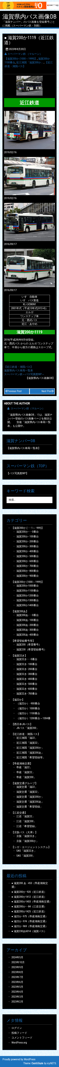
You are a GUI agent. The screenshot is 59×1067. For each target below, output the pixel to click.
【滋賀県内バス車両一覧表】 (24, 448)
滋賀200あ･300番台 (27, 629)
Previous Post (14, 391)
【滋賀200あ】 (20, 611)
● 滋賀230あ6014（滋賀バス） (29, 931)
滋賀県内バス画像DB (29, 16)
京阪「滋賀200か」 (27, 841)
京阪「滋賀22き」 (26, 836)
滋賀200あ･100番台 (27, 620)
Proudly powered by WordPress (18, 1059)
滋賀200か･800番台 (27, 570)
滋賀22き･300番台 (26, 674)
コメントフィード (21, 1037)
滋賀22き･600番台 (26, 688)
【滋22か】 (18, 699)
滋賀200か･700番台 (27, 565)
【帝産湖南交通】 (21, 763)
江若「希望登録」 (26, 826)
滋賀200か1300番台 (27, 600)
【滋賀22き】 (19, 655)
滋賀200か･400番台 (27, 551)
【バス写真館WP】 (18, 473)
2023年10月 (18, 962)
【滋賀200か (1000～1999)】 (21, 58)
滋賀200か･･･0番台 (27, 531)
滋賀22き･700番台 (26, 693)
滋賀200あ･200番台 (27, 625)
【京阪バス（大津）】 (24, 832)
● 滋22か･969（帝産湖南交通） (29, 926)
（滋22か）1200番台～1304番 (33, 718)
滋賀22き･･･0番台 (26, 659)
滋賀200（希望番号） (28, 644)
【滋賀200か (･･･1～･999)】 (27, 527)
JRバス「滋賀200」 (27, 728)
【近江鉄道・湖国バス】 (18, 366)
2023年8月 (17, 972)
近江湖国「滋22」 (26, 737)
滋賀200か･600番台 (27, 561)
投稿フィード (19, 1032)
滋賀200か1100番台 (27, 590)
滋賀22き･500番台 (26, 683)
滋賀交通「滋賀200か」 (30, 796)
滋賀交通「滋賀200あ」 (30, 801)
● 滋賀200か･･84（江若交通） (29, 906)
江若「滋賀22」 (25, 816)
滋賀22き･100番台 (26, 664)
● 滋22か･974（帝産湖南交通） (29, 921)
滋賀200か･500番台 (27, 556)
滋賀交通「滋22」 (26, 786)
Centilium (37, 1063)
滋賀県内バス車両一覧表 (18, 370)
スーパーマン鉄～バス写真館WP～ (24, 374)
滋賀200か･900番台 (27, 575)
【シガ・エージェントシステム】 (31, 847)
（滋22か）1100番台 (28, 713)
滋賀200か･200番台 (27, 541)
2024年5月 (17, 957)
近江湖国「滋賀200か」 (30, 62)
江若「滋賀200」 (26, 821)
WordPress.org (19, 1042)
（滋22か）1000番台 (28, 708)
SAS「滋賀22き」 (26, 850)
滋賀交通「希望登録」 (29, 806)
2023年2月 (17, 1001)
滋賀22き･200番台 (26, 669)
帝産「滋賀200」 (26, 777)
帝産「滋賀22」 (25, 772)
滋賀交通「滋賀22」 (28, 791)
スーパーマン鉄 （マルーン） (24, 53)
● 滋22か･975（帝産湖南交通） (29, 916)
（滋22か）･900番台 (28, 703)
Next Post (46, 391)
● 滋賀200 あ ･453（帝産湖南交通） (29, 885)
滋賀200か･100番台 (27, 536)
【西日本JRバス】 (22, 724)
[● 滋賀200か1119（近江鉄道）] (29, 85)
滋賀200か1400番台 (27, 605)
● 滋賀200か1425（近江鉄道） (29, 911)
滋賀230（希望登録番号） (31, 649)
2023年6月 (17, 982)
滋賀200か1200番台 (27, 595)
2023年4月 (17, 991)
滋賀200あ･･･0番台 (27, 615)
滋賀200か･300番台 (27, 546)
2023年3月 (17, 996)
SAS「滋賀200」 (25, 855)
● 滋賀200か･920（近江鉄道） (29, 891)
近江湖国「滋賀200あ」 (30, 752)
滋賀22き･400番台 (26, 679)
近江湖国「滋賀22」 (28, 742)
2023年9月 (17, 967)
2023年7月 (17, 977)
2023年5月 (17, 986)
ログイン (16, 1027)
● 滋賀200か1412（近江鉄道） (29, 896)
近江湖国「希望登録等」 (30, 757)
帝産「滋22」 (24, 767)
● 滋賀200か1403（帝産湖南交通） (31, 901)
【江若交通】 (19, 812)
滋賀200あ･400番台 (27, 634)
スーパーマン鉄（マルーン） (28, 408)
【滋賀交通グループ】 (24, 783)
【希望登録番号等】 (23, 640)
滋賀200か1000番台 (27, 585)
